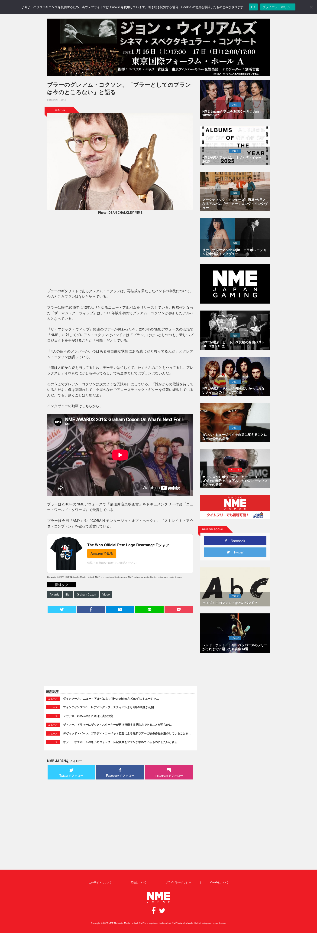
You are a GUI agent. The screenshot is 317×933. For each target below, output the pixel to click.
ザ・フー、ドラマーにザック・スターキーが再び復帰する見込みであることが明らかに (117, 724)
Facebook (236, 540)
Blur (68, 594)
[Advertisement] (120, 252)
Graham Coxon (86, 594)
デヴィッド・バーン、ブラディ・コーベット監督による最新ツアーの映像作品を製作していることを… (127, 733)
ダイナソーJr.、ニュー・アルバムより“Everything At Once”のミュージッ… (111, 698)
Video (106, 594)
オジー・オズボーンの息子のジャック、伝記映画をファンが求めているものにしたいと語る (120, 742)
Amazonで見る (102, 553)
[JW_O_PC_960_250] (158, 47)
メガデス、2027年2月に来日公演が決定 (88, 716)
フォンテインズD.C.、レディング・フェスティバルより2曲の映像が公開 (108, 707)
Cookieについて (219, 882)
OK (253, 7)
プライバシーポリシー (178, 882)
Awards (54, 594)
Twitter (236, 552)
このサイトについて (100, 882)
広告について (138, 882)
